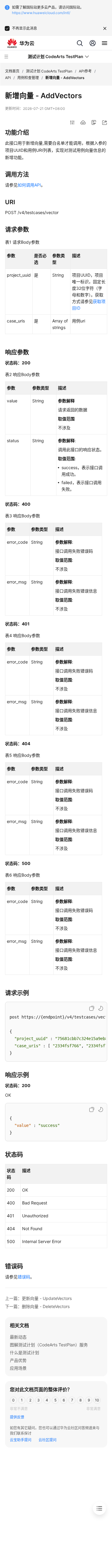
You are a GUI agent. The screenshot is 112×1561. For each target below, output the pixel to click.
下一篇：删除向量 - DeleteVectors (37, 1306)
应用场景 (18, 1368)
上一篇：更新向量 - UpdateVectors (38, 1298)
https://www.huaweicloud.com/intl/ (41, 12)
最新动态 (18, 1336)
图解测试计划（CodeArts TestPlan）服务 (49, 1344)
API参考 (85, 71)
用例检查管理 (28, 77)
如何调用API (29, 184)
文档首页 (12, 71)
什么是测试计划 (24, 1352)
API (8, 77)
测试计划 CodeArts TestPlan (49, 71)
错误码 (24, 1276)
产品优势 (18, 1360)
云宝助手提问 (20, 1440)
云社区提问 (47, 1440)
